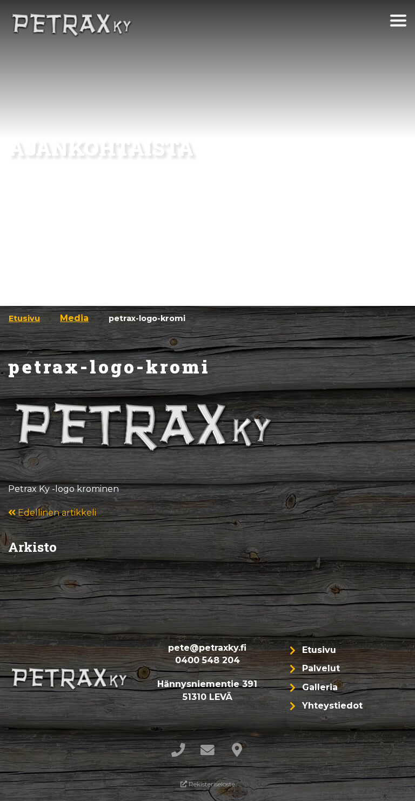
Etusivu (24, 318)
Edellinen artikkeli (56, 513)
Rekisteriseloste (211, 784)
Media (74, 318)
